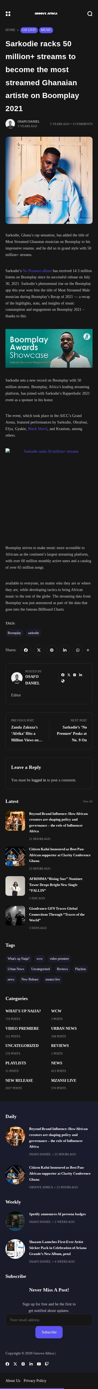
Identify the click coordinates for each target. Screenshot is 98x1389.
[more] (88, 650)
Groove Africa (41, 1187)
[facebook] (26, 650)
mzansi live (63, 1081)
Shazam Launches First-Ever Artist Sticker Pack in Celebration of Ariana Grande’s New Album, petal (58, 1248)
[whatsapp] (78, 650)
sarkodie (33, 633)
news (56, 1063)
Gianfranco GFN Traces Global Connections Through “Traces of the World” (57, 914)
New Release (19, 1081)
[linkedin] (65, 650)
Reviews (60, 1046)
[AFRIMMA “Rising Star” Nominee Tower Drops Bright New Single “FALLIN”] (15, 886)
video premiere (22, 1028)
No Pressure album (37, 271)
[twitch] (47, 1364)
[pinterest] (52, 650)
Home (10, 30)
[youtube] (39, 1364)
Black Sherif (37, 429)
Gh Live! (29, 30)
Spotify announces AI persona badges (57, 1214)
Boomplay (14, 633)
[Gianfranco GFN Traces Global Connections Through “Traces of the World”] (15, 915)
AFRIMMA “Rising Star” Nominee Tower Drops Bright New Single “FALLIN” (55, 885)
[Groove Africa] (49, 13)
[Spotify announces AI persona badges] (15, 1221)
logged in (39, 780)
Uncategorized (22, 1046)
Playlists (15, 1063)
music (46, 30)
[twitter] (39, 650)
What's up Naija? (23, 1011)
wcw (56, 1011)
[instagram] (74, 675)
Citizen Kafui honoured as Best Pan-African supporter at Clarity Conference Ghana (60, 855)
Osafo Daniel (29, 121)
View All (88, 801)
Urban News (64, 1028)
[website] (63, 681)
